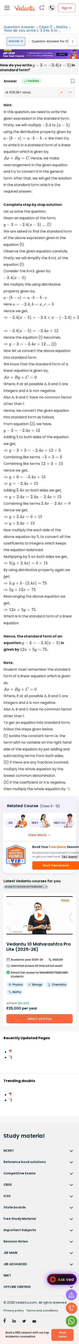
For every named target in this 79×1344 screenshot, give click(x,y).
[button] (16, 822)
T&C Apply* (69, 856)
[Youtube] (34, 1321)
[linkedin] (14, 1321)
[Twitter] (24, 1321)
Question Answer (19, 27)
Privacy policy (14, 1310)
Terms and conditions (42, 1310)
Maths (62, 27)
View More (37, 834)
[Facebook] (5, 1321)
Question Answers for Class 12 (54, 41)
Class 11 (45, 27)
